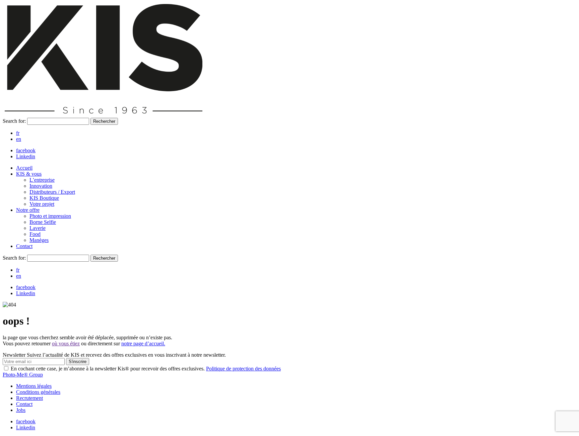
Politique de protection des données (243, 368)
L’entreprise (42, 180)
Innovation (40, 186)
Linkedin (25, 156)
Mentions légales (34, 386)
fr (17, 133)
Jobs (20, 410)
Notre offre (28, 210)
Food (35, 234)
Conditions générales (38, 392)
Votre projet (41, 204)
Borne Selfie (42, 222)
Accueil (24, 168)
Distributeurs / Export (52, 192)
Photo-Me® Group (23, 374)
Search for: (15, 121)
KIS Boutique (44, 198)
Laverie (37, 228)
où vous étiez (66, 343)
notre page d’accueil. (143, 343)
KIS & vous (29, 174)
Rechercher (104, 121)
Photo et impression (50, 216)
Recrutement (29, 398)
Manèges (39, 240)
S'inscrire (77, 361)
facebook (26, 150)
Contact (24, 246)
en (18, 139)
